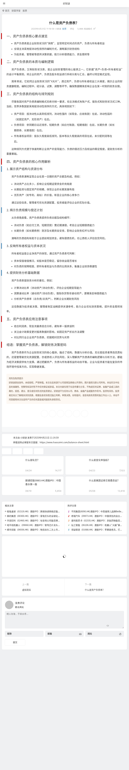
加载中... (11, 569)
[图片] (119, 625)
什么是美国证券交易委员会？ (104, 480)
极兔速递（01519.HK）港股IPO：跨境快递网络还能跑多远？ (37, 511)
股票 (25, 11)
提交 (15, 642)
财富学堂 (16, 11)
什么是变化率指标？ (99, 460)
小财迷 (23, 438)
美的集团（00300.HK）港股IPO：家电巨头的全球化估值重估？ (38, 516)
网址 (90, 634)
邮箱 (50, 634)
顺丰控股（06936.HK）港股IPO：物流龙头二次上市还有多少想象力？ (41, 530)
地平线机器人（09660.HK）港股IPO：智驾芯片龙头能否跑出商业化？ (41, 525)
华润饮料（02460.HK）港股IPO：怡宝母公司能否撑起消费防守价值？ (41, 521)
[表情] (113, 625)
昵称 (9, 634)
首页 (7, 11)
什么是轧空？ (32, 460)
